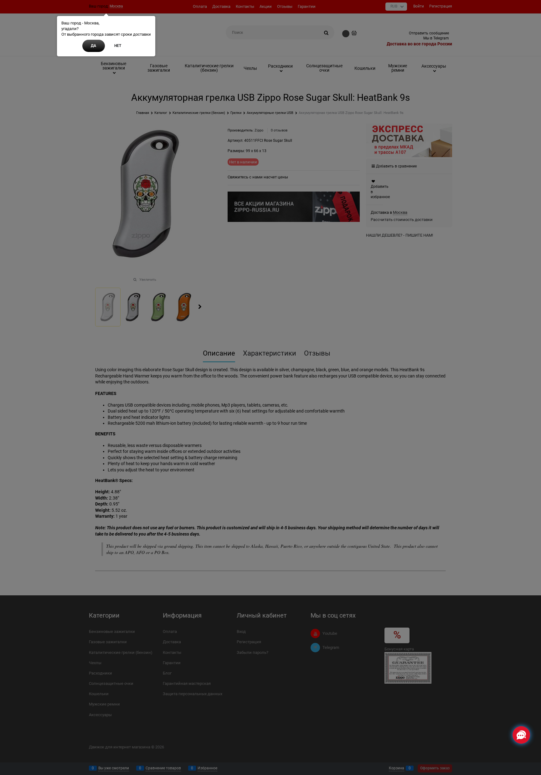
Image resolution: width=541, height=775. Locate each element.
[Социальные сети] (521, 735)
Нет (117, 46)
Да (93, 46)
